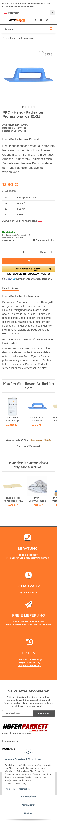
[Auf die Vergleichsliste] (41, 54)
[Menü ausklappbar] (3, 19)
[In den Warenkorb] (4, 47)
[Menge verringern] (5, 252)
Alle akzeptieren (28, 796)
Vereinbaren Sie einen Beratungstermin (27, 558)
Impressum (10, 788)
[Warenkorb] (49, 20)
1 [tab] (23, 107)
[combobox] (25, 13)
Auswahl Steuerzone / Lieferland (20, 221)
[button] (35, 20)
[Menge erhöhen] (51, 252)
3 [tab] (28, 107)
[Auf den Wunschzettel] (48, 54)
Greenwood (20, 128)
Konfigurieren (28, 804)
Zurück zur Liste (12, 38)
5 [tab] (34, 107)
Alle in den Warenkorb (29, 446)
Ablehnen (28, 813)
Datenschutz (24, 788)
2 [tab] (25, 107)
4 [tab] (31, 107)
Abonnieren (43, 713)
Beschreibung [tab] (10, 288)
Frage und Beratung (29, 665)
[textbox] (24, 13)
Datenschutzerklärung (19, 700)
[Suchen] (51, 29)
